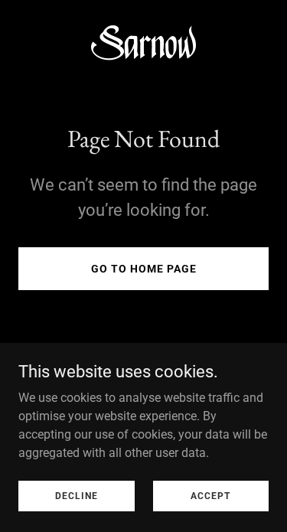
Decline (76, 495)
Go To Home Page (144, 269)
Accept (210, 495)
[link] (143, 46)
